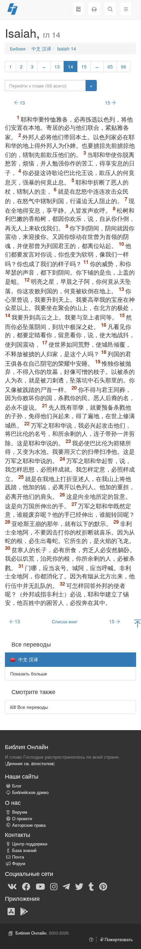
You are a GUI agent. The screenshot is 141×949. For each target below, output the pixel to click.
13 (57, 66)
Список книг (64, 621)
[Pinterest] (103, 886)
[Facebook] (26, 886)
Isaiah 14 (66, 48)
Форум (18, 863)
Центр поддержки (29, 844)
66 (123, 66)
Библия (18, 48)
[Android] (24, 911)
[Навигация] (126, 9)
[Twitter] (79, 886)
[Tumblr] (91, 886)
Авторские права (29, 825)
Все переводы (32, 707)
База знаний (24, 850)
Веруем (19, 812)
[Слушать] (94, 9)
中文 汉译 (41, 48)
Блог (17, 786)
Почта (18, 857)
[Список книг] (78, 9)
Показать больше (28, 673)
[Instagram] (53, 886)
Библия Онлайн (30, 933)
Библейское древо (30, 792)
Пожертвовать (118, 939)
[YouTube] (40, 886)
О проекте (22, 819)
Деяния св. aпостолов (30, 763)
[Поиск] (110, 9)
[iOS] (11, 911)
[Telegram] (66, 886)
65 (110, 66)
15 (84, 66)
